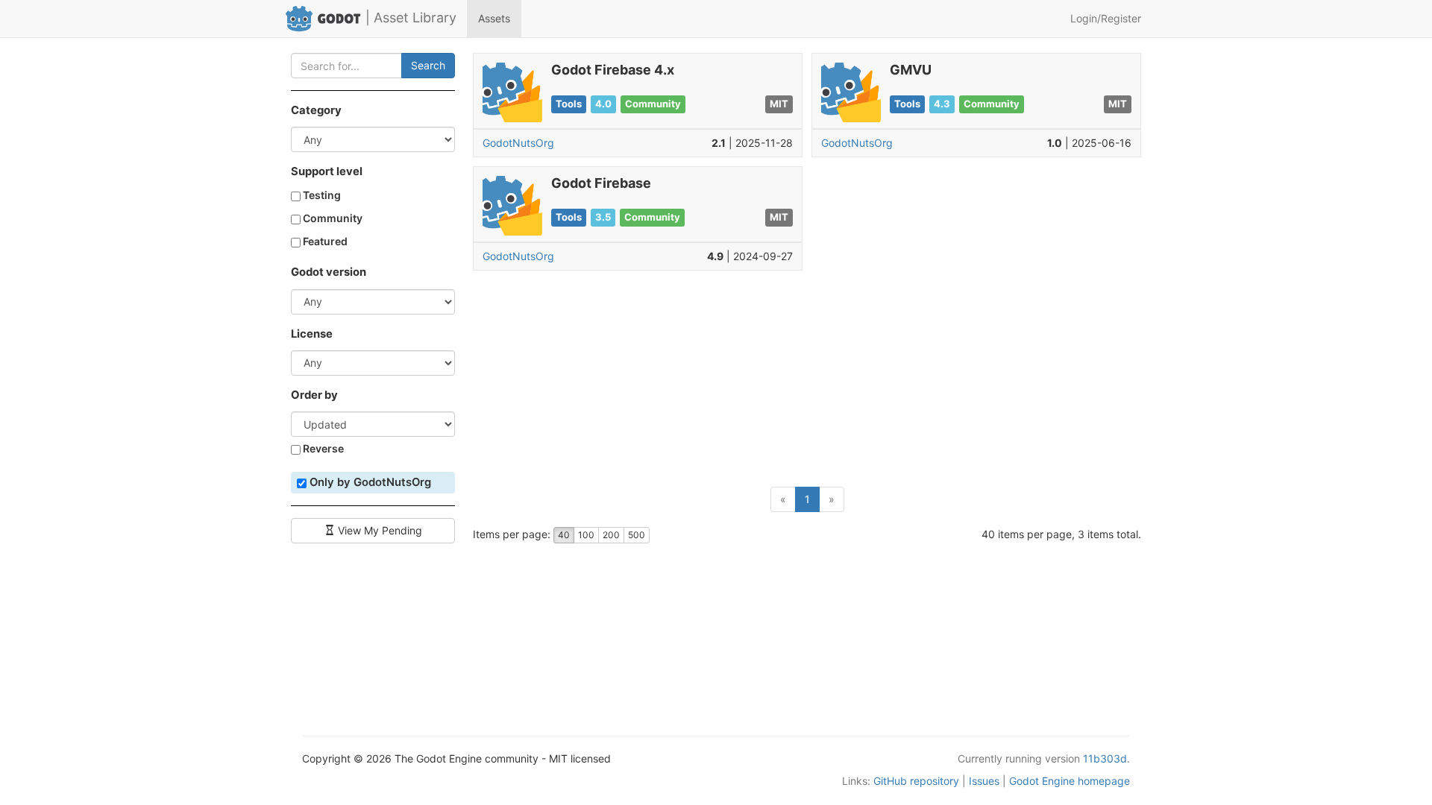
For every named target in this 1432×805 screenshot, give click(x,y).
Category (316, 110)
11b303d (1105, 758)
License (312, 334)
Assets (494, 18)
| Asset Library (410, 17)
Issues (984, 780)
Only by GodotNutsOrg (369, 482)
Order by (314, 395)
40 (564, 534)
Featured (324, 241)
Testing (321, 195)
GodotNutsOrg (518, 142)
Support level (326, 171)
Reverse (322, 448)
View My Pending (378, 530)
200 (611, 534)
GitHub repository (916, 780)
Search (428, 65)
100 (586, 534)
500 (636, 534)
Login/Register (1105, 18)
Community (331, 218)
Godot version (328, 272)
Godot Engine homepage (1069, 780)
